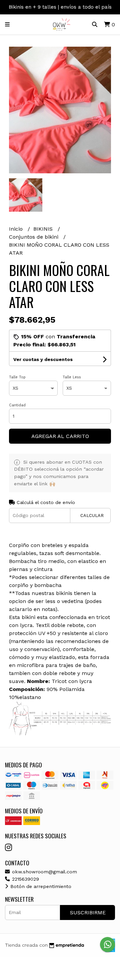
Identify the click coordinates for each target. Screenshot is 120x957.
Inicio (16, 229)
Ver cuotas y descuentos (43, 359)
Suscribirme (88, 912)
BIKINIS (43, 229)
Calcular (92, 515)
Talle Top (17, 377)
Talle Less (72, 377)
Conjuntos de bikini (34, 237)
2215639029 (24, 879)
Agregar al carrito (60, 436)
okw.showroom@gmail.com (43, 871)
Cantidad (17, 405)
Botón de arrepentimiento (40, 886)
